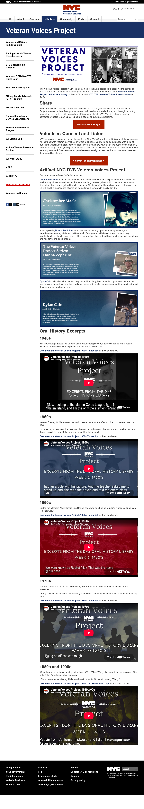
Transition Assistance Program (17, 129)
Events (74, 767)
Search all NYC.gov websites (126, 1)
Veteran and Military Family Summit (16, 43)
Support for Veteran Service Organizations (17, 117)
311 (111, 1)
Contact (94, 19)
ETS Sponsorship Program (15, 66)
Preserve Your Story (87, 124)
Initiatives (49, 19)
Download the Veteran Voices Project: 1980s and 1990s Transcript (75, 683)
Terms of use (13, 784)
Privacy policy (78, 780)
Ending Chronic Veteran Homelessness (19, 55)
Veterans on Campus (17, 193)
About (20, 19)
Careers (74, 776)
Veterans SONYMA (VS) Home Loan (18, 77)
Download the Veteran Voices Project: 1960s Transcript (69, 515)
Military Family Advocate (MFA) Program (19, 97)
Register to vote (14, 776)
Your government (15, 771)
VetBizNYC (11, 175)
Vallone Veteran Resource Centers (19, 149)
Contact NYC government (84, 771)
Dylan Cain (45, 281)
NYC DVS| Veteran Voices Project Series (109, 94)
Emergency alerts (47, 776)
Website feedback (15, 780)
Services (34, 19)
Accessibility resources (50, 780)
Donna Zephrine (64, 230)
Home (10, 19)
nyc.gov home (13, 767)
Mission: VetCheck (16, 107)
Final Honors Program (18, 87)
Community (66, 19)
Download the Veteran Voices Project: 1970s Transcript (69, 600)
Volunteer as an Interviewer (87, 160)
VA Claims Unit (14, 138)
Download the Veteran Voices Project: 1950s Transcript (69, 436)
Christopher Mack (49, 179)
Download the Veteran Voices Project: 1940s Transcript (69, 350)
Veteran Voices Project (18, 184)
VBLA (9, 167)
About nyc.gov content (50, 784)
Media (81, 19)
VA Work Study (14, 158)
